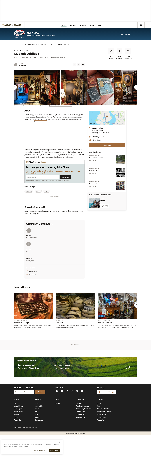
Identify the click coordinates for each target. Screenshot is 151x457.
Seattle (102, 200)
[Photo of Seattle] (94, 203)
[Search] (147, 25)
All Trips (57, 403)
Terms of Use (66, 180)
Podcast (37, 417)
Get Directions (107, 145)
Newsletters (39, 420)
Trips (57, 399)
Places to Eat (18, 411)
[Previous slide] (14, 87)
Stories (37, 403)
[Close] (60, 442)
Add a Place (18, 420)
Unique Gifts (80, 414)
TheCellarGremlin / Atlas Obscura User (60, 105)
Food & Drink (39, 406)
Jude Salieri (22, 65)
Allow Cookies (54, 450)
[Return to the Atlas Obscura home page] (12, 25)
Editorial (38, 399)
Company (100, 399)
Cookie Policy (101, 417)
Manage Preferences (39, 450)
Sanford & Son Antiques (107, 323)
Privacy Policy (59, 180)
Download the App (108, 392)
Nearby (16, 417)
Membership (80, 403)
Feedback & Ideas (82, 406)
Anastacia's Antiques (22, 323)
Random (17, 414)
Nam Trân (59, 323)
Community (80, 399)
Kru (27, 251)
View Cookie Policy (22, 446)
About (99, 403)
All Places (17, 403)
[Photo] (120, 159)
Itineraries (38, 409)
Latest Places (18, 406)
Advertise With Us (103, 409)
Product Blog (80, 411)
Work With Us (80, 417)
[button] (111, 51)
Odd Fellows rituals (40, 119)
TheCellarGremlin (31, 238)
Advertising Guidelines (104, 411)
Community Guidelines (83, 409)
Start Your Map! (126, 34)
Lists (36, 411)
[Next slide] (136, 87)
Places (16, 399)
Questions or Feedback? (75, 433)
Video (37, 414)
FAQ (98, 406)
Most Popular (18, 409)
